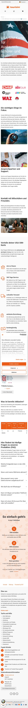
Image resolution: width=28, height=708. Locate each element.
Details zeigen (19, 359)
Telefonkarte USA (7, 626)
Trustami (16, 571)
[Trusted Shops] (6, 92)
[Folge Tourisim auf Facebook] (11, 693)
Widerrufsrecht (6, 640)
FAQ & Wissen (6, 634)
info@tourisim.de (9, 675)
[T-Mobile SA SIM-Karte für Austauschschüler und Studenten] (7, 378)
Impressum (6, 644)
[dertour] (20, 87)
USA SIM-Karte (6, 616)
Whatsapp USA (7, 628)
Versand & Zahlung (8, 636)
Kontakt (5, 584)
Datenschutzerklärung (8, 642)
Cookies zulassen (14, 364)
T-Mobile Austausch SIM (9, 386)
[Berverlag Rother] (17, 97)
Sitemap (11, 584)
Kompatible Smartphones (9, 624)
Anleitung (5, 620)
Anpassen (13, 368)
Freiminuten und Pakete (9, 622)
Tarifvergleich (6, 618)
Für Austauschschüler (8, 630)
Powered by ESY (19, 584)
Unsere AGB (6, 638)
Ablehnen (14, 372)
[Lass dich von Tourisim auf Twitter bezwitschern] (17, 693)
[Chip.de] (7, 86)
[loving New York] (20, 93)
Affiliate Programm (8, 632)
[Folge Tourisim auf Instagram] (14, 693)
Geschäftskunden (6, 2)
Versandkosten (9, 702)
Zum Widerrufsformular (8, 688)
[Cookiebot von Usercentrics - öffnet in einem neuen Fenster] (20, 335)
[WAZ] (6, 97)
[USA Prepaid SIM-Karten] (14, 7)
